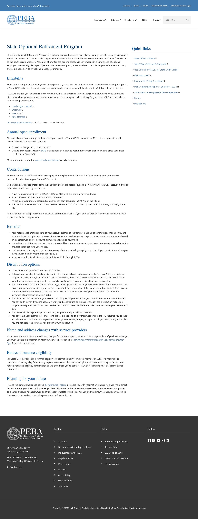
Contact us (15, 467)
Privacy (62, 469)
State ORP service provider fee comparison (156, 92)
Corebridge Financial (22, 106)
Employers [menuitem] (130, 19)
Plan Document (141, 75)
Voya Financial (18, 116)
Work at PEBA (65, 480)
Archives (62, 441)
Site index (63, 486)
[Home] (21, 19)
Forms (137, 97)
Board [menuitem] (156, 19)
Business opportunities (116, 441)
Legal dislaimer (65, 458)
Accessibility (64, 475)
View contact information (19, 122)
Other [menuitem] (144, 19)
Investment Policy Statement (148, 81)
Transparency (112, 463)
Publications (140, 103)
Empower (16, 109)
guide (150, 64)
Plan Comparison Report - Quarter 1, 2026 (155, 86)
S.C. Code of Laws (114, 452)
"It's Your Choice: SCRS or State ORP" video (156, 69)
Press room (64, 463)
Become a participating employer (74, 447)
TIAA (14, 113)
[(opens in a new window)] (149, 440)
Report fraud (111, 447)
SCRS (43, 150)
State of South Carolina (116, 458)
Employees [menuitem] (99, 19)
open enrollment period (47, 159)
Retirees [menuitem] (114, 19)
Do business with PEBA (69, 452)
